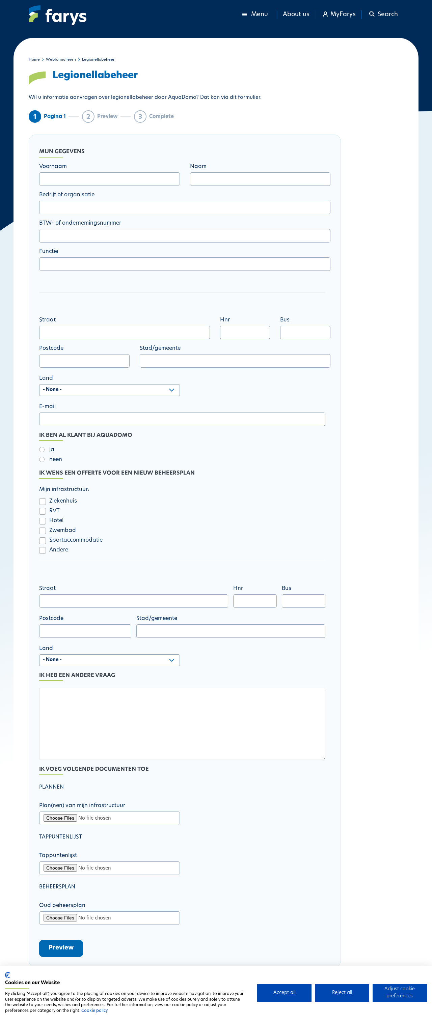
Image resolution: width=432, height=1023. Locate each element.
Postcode (51, 348)
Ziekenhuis (63, 501)
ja (51, 450)
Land (46, 378)
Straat (47, 320)
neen (55, 459)
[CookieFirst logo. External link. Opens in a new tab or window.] (7, 975)
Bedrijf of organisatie (66, 195)
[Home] (57, 15)
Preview (61, 948)
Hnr (225, 320)
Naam (198, 166)
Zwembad (62, 530)
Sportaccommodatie (76, 540)
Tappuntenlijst (58, 855)
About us (296, 15)
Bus (285, 320)
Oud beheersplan (62, 905)
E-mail (47, 406)
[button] (382, 14)
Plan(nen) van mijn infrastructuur (82, 805)
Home (34, 60)
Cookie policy (94, 1011)
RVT (54, 511)
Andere (58, 550)
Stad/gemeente (160, 348)
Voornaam (53, 166)
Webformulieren (61, 60)
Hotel (56, 520)
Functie (48, 251)
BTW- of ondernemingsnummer (80, 223)
